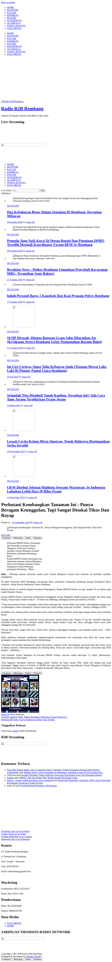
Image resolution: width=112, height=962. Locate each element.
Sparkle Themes (33, 956)
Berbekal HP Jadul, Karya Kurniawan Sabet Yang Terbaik (28, 719)
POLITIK (11, 18)
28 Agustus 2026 (15, 222)
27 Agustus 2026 (15, 279)
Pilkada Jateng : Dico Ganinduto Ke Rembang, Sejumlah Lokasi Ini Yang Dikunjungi (63, 772)
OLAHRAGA (14, 23)
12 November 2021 (16, 497)
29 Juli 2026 (12, 377)
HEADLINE (13, 206)
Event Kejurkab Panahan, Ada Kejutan (39, 785)
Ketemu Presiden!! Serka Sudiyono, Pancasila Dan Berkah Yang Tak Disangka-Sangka (61, 775)
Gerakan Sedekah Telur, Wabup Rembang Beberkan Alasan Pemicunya (34, 717)
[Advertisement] (56, 78)
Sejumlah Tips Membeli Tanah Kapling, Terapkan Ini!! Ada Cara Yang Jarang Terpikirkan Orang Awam (56, 397)
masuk (15, 731)
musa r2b (30, 222)
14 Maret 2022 (14, 405)
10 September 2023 (21, 522)
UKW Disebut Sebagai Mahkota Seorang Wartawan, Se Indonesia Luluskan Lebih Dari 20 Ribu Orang (56, 489)
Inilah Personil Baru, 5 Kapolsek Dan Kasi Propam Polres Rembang (58, 296)
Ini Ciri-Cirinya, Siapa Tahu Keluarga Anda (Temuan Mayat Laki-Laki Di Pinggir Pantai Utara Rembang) (57, 368)
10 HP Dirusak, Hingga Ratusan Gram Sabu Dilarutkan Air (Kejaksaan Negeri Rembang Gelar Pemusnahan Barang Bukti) (54, 340)
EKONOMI (12, 10)
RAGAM (11, 12)
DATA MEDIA (14, 28)
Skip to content (8, 2)
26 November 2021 (16, 451)
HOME (10, 7)
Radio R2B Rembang (22, 108)
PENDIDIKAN (14, 20)
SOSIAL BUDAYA (16, 25)
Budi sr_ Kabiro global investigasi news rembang (29, 780)
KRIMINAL (13, 15)
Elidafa (10, 778)
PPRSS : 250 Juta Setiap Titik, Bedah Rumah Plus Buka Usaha (48, 778)
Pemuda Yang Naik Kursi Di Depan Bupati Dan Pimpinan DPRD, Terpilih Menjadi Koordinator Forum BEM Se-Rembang (56, 243)
